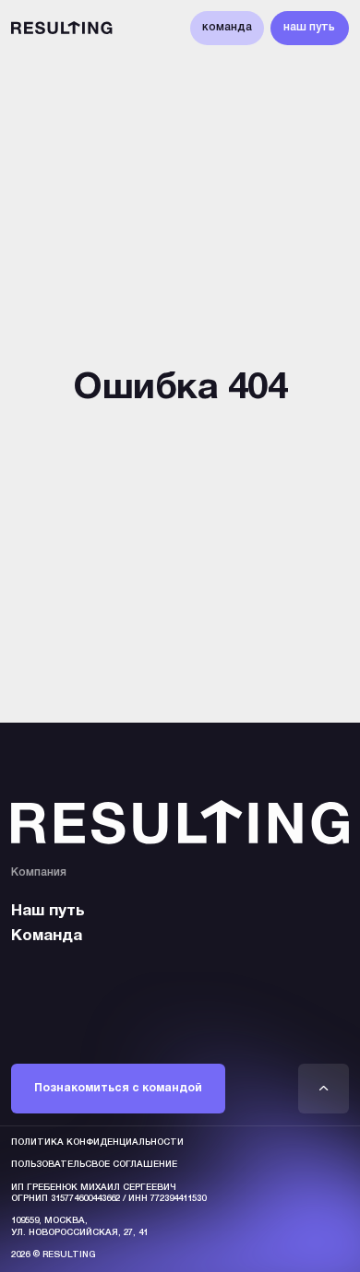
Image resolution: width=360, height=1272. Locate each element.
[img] (324, 1088)
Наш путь (48, 911)
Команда (46, 936)
